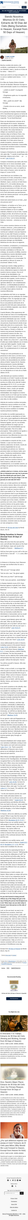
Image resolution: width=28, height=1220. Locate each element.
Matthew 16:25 (12, 715)
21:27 (21, 820)
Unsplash (14, 955)
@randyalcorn (12, 961)
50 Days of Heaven (15, 949)
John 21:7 (4, 788)
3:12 (16, 844)
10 (10, 747)
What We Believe (14, 1207)
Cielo (8, 968)
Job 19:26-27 (10, 158)
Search (24, 7)
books (5, 962)
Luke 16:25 (4, 647)
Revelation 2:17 (9, 844)
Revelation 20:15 (14, 820)
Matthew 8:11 (19, 548)
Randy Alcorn (10, 56)
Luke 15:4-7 (4, 747)
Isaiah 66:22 (19, 800)
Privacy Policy (14, 1198)
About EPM (14, 1204)
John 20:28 (12, 782)
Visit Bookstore (14, 998)
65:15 (2, 844)
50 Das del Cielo (13, 527)
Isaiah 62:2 (23, 842)
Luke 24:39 (20, 639)
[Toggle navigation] (26, 2)
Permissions (14, 1201)
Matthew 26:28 (5, 810)
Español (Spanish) (6, 60)
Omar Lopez (8, 955)
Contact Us (14, 1210)
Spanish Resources (15, 968)
